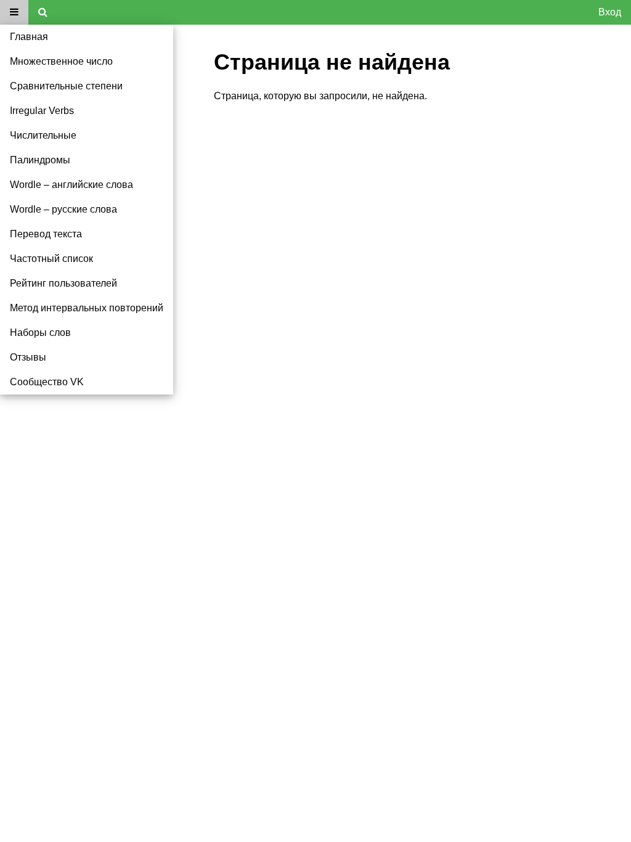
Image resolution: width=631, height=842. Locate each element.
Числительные (43, 135)
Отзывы (28, 357)
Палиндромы (40, 160)
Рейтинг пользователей (63, 283)
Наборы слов (40, 332)
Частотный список (51, 258)
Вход (609, 12)
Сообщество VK (47, 382)
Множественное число (61, 61)
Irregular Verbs (42, 110)
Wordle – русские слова (63, 209)
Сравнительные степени (66, 86)
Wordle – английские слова (71, 184)
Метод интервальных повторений (86, 308)
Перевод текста (46, 234)
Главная (29, 36)
